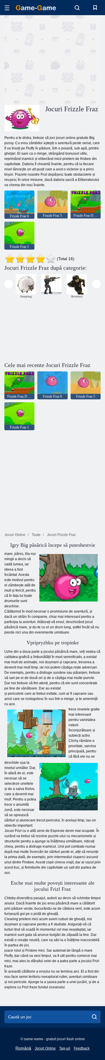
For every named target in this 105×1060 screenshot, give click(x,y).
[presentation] (8, 284)
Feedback (82, 1048)
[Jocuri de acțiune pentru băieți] (51, 284)
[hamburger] (7, 7)
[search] (94, 1016)
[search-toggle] (77, 7)
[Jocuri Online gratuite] (35, 7)
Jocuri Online (45, 1048)
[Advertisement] (79, 59)
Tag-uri (64, 1048)
